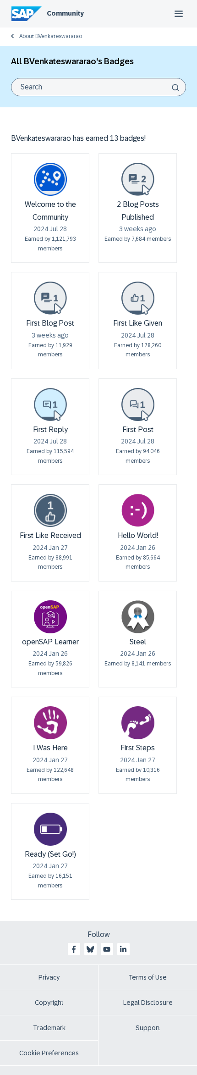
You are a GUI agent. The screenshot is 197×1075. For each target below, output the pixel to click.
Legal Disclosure (148, 1002)
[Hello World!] (137, 510)
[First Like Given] (137, 298)
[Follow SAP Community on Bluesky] (90, 949)
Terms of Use (148, 977)
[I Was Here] (50, 722)
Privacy (49, 977)
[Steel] (137, 616)
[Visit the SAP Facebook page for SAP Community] (73, 949)
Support (148, 1027)
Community (65, 13)
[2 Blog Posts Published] (137, 179)
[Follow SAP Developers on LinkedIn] (123, 949)
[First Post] (137, 404)
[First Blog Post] (50, 298)
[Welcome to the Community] (50, 179)
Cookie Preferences (49, 1053)
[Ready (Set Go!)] (50, 829)
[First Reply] (50, 404)
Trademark (49, 1027)
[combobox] (98, 87)
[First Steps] (137, 722)
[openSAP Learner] (50, 616)
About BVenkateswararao (50, 36)
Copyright (49, 1002)
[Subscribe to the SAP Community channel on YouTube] (106, 949)
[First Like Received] (50, 510)
